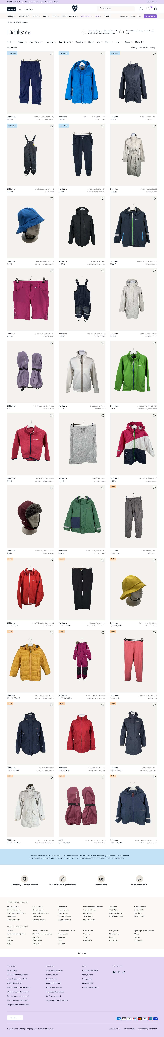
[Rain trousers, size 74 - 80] (82, 299)
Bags (45, 16)
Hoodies (137, 937)
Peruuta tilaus (51, 979)
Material (138, 42)
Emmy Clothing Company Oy (24, 1029)
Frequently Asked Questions (18, 1005)
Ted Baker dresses (90, 910)
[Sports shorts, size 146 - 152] (30, 299)
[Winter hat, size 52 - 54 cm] (30, 516)
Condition (79, 42)
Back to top (82, 953)
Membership (124, 16)
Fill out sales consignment (17, 975)
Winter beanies (114, 934)
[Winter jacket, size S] (82, 227)
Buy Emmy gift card (53, 996)
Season (107, 42)
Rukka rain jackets (39, 920)
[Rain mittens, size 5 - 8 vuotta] (82, 806)
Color (117, 42)
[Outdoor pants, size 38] (82, 589)
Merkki (9, 42)
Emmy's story (87, 975)
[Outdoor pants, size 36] (133, 516)
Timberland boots (64, 916)
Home (9, 22)
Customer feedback (90, 970)
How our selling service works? (19, 987)
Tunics (60, 940)
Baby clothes (37, 940)
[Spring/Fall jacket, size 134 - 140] (82, 82)
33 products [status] (12, 48)
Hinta (90, 42)
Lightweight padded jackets (144, 931)
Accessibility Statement (147, 1029)
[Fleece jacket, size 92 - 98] (30, 444)
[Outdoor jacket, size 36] (133, 155)
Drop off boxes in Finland (17, 979)
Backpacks (36, 944)
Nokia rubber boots (116, 916)
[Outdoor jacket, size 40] (133, 299)
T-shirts (86, 937)
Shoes (35, 16)
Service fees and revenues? (18, 996)
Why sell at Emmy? (14, 983)
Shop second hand (53, 983)
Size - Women (35, 42)
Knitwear (112, 937)
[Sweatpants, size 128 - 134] (82, 155)
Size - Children (65, 42)
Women (11, 9)
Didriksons (25, 22)
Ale (98, 42)
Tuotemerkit (16, 22)
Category (21, 42)
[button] (155, 8)
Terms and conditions (54, 970)
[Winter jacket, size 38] (30, 733)
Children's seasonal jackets (42, 934)
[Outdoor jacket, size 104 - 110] (133, 227)
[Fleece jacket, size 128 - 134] (133, 372)
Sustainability (87, 983)
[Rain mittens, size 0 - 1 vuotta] (30, 372)
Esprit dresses (63, 910)
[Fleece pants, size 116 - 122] (133, 661)
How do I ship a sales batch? (18, 1000)
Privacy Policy (115, 1029)
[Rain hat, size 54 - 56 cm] (133, 589)
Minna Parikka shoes (116, 913)
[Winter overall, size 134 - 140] (82, 661)
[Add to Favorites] (51, 54)
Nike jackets (113, 910)
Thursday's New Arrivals (55, 992)
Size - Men (50, 42)
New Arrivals (85, 16)
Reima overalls (139, 916)
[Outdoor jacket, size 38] (133, 82)
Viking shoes (87, 916)
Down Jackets (88, 931)
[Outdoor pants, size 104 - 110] (30, 82)
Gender (127, 42)
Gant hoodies (37, 907)
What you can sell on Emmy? (18, 992)
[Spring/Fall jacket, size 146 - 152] (30, 589)
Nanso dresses (38, 910)
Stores (133, 16)
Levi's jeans (113, 907)
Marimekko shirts (140, 907)
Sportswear (62, 937)
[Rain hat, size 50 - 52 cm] (30, 227)
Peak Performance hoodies (93, 907)
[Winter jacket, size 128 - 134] (82, 516)
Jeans (9, 937)
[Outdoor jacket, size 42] (82, 733)
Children (29, 9)
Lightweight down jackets (16, 934)
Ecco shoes (87, 913)
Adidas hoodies (12, 907)
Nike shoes (138, 913)
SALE (97, 16)
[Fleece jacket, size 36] (82, 372)
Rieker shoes (11, 916)
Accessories (24, 16)
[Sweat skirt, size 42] (82, 444)
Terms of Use (129, 1029)
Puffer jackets (114, 931)
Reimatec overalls (13, 920)
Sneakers (86, 934)
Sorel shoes (37, 916)
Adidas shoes (63, 913)
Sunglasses (138, 940)
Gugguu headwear (64, 920)
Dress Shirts (87, 940)
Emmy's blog (87, 979)
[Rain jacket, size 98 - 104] (133, 444)
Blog (139, 16)
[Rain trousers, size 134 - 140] (30, 155)
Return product (52, 975)
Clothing (10, 16)
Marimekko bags (89, 920)
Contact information (90, 987)
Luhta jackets (139, 910)
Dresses (10, 940)
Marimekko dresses (14, 910)
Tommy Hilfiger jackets (41, 913)
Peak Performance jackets (16, 913)
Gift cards (61, 944)
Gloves (136, 934)
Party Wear (37, 937)
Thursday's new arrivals (66, 931)
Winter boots (62, 934)
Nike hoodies (62, 907)
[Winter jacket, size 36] (133, 733)
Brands (54, 16)
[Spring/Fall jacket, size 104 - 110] (133, 806)
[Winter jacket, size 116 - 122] (30, 661)
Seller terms (12, 970)
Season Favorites (69, 16)
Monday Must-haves (40, 931)
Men (20, 9)
